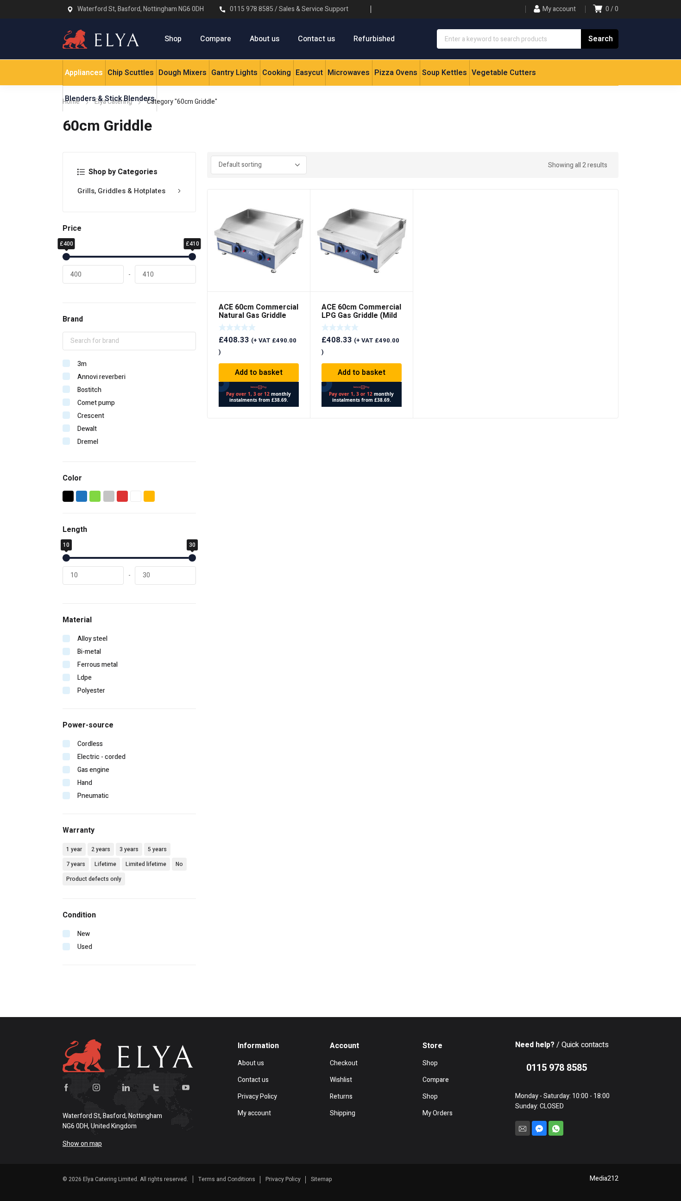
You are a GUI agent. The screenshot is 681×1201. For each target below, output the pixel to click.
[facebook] (66, 1087)
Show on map (82, 1144)
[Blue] (82, 496)
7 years (75, 864)
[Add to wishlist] (298, 201)
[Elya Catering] (101, 39)
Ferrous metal (97, 665)
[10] (66, 558)
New (83, 934)
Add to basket (259, 372)
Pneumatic (93, 796)
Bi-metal (89, 652)
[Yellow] (149, 496)
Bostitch (89, 390)
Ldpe (84, 678)
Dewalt (87, 429)
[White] (136, 496)
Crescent (90, 416)
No (179, 864)
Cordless (90, 744)
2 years (100, 849)
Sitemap (321, 1179)
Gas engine (93, 770)
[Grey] (109, 496)
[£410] (192, 256)
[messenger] (539, 1128)
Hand (84, 783)
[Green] (95, 496)
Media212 (604, 1178)
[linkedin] (126, 1087)
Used (84, 947)
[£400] (66, 256)
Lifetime (105, 864)
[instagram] (96, 1087)
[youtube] (185, 1087)
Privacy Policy (283, 1179)
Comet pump (96, 403)
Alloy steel (92, 639)
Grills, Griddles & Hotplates (121, 191)
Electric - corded (101, 757)
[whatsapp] (556, 1128)
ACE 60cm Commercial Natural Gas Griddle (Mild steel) (258, 315)
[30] (192, 558)
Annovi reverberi (101, 377)
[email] (522, 1128)
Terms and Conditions (226, 1179)
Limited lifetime (146, 864)
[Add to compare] (298, 213)
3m (82, 364)
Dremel (87, 442)
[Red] (122, 496)
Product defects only (93, 879)
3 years (129, 849)
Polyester (91, 690)
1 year (74, 849)
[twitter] (156, 1087)
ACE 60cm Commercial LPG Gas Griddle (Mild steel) (361, 315)
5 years (157, 849)
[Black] (68, 496)
